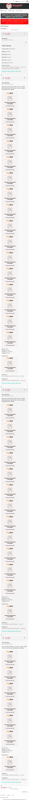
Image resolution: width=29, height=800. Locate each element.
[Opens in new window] (10, 100)
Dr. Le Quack (7, 33)
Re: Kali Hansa (5, 82)
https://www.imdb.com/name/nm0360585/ (11, 68)
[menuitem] (4, 797)
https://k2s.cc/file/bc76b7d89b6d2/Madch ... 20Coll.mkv (13, 380)
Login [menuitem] (24, 1)
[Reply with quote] (24, 33)
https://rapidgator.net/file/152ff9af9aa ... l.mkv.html (12, 624)
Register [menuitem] (18, 1)
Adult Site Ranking (15, 799)
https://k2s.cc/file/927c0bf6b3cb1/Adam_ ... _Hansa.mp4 (14, 779)
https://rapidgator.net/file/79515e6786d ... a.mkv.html (13, 775)
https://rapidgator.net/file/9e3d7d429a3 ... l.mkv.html (13, 376)
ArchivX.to (9, 799)
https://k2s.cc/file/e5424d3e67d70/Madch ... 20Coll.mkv (13, 628)
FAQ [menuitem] (1, 797)
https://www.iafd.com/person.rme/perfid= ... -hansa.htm (13, 66)
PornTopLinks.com (22, 799)
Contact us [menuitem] (9, 795)
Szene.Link (5, 799)
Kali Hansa (4, 26)
